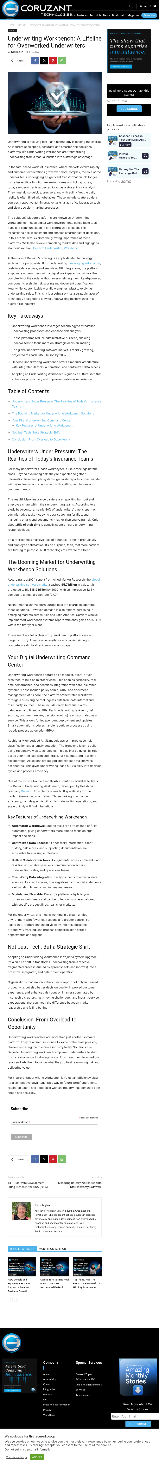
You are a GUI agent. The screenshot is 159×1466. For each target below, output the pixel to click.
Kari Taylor (17, 51)
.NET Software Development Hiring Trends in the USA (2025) (28, 1185)
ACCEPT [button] (37, 1457)
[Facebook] (35, 60)
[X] (44, 60)
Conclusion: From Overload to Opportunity (41, 439)
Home (11, 24)
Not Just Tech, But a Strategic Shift (36, 432)
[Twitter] (140, 6)
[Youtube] (154, 6)
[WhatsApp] (62, 60)
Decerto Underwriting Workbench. (56, 248)
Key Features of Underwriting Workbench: (44, 425)
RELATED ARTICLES (22, 1248)
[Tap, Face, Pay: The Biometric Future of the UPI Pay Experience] (87, 1266)
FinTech (22, 24)
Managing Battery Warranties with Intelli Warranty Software (80, 1185)
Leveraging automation (84, 263)
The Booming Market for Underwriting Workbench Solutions (53, 413)
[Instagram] (150, 6)
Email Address (20, 1122)
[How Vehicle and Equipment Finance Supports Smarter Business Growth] (22, 1266)
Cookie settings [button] (16, 1457)
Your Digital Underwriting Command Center (42, 420)
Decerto (26, 791)
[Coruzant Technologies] (37, 10)
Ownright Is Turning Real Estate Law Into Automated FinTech (54, 1283)
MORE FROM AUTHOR (52, 1248)
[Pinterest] (53, 60)
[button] (131, 6)
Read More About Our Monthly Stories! (129, 92)
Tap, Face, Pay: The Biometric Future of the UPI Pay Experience (86, 1283)
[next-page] (16, 1299)
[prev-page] (10, 1299)
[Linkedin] (145, 6)
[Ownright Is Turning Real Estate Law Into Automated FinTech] (54, 1266)
